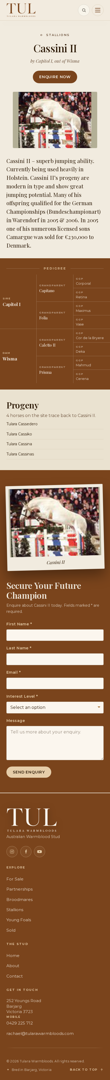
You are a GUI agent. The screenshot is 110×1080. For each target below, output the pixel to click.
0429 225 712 (19, 1023)
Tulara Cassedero (22, 424)
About (12, 965)
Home (12, 955)
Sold (10, 930)
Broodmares (19, 899)
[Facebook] (26, 851)
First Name (19, 624)
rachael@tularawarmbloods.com (40, 1033)
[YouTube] (39, 851)
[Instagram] (12, 851)
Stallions (55, 35)
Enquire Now (55, 76)
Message (15, 720)
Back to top (84, 1069)
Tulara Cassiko (19, 434)
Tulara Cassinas (20, 454)
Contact (14, 976)
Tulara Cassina (19, 444)
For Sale (14, 879)
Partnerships (19, 889)
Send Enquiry (29, 772)
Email (13, 672)
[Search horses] (83, 10)
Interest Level (22, 696)
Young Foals (18, 919)
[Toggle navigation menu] (98, 10)
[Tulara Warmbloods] (21, 10)
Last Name (19, 648)
